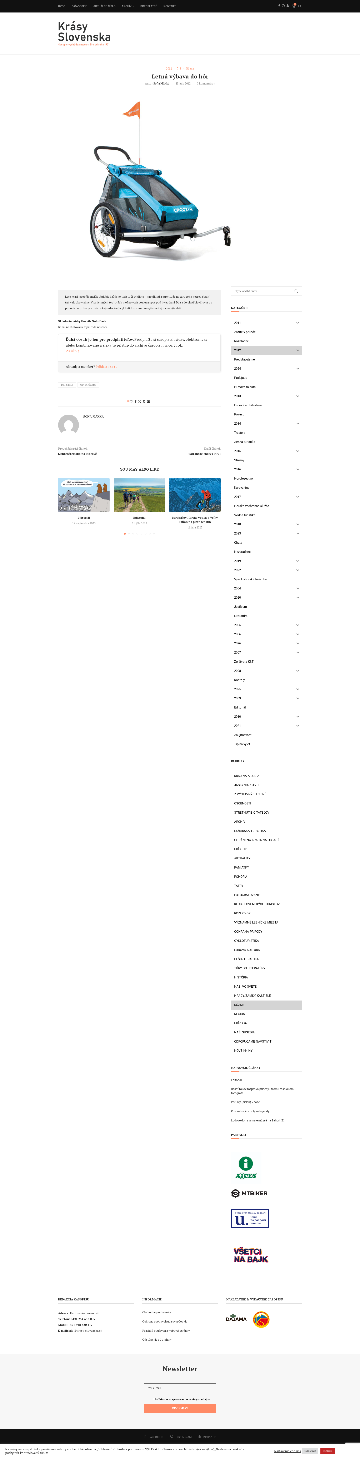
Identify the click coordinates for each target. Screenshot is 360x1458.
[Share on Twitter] (139, 401)
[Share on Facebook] (135, 401)
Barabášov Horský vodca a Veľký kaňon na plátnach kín (195, 520)
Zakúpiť (72, 350)
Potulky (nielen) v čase (245, 1102)
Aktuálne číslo (104, 6)
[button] (63, 506)
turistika (67, 384)
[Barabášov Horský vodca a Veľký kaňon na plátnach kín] (195, 495)
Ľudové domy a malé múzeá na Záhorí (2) (257, 1120)
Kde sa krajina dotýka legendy (250, 1111)
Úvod (61, 6)
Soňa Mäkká (161, 83)
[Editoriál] (84, 495)
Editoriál (84, 518)
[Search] (300, 6)
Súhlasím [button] (327, 1450)
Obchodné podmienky (156, 1312)
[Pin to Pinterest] (144, 401)
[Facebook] (279, 10)
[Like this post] (131, 401)
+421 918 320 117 (80, 1325)
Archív (126, 6)
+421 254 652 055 (83, 1319)
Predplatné (148, 6)
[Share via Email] (148, 401)
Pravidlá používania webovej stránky (166, 1330)
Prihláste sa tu (106, 366)
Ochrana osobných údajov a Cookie (164, 1321)
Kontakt (170, 6)
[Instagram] (283, 10)
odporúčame (88, 384)
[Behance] (288, 10)
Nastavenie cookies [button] (287, 1451)
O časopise (79, 6)
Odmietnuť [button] (310, 1450)
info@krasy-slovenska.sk (85, 1330)
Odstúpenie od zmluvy (156, 1339)
